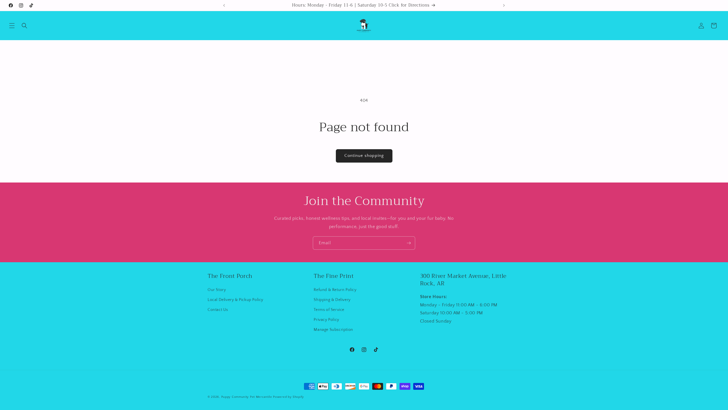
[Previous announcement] (224, 5)
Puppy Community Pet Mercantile (246, 397)
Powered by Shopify (288, 397)
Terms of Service (329, 310)
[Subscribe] (408, 243)
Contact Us (218, 310)
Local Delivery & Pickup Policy (235, 300)
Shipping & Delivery (332, 300)
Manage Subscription (333, 329)
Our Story (217, 290)
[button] (12, 25)
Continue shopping (364, 155)
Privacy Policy (326, 319)
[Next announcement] (504, 5)
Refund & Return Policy (335, 290)
